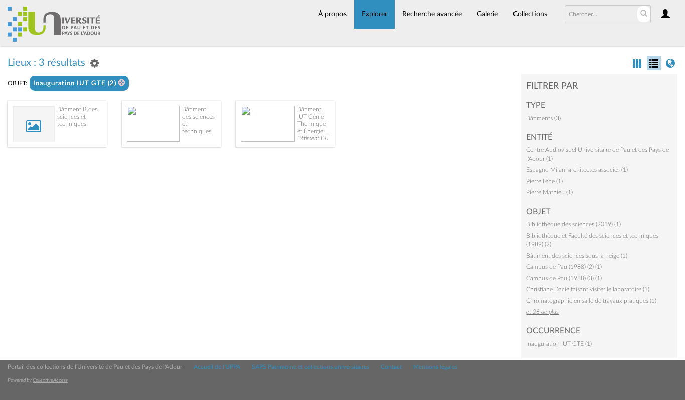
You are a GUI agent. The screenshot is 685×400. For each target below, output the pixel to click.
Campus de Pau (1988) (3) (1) (564, 278)
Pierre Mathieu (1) (549, 192)
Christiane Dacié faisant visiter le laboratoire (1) (587, 289)
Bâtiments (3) (543, 118)
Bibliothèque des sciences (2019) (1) (573, 224)
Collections (530, 14)
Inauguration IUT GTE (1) (559, 344)
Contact (391, 367)
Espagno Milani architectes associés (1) (577, 170)
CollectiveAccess (50, 380)
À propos (332, 14)
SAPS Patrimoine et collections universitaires (310, 367)
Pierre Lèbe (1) (544, 181)
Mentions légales (435, 367)
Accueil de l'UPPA (217, 367)
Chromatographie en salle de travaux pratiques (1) (591, 301)
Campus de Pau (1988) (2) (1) (564, 267)
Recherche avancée (432, 14)
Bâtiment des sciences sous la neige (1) (576, 256)
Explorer (374, 14)
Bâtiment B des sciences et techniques (77, 116)
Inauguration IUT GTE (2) (75, 83)
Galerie (487, 14)
